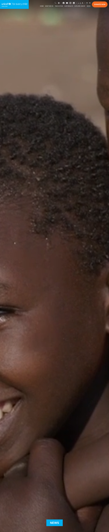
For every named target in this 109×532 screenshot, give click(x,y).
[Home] (14, 4)
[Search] (55, 3)
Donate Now (99, 4)
